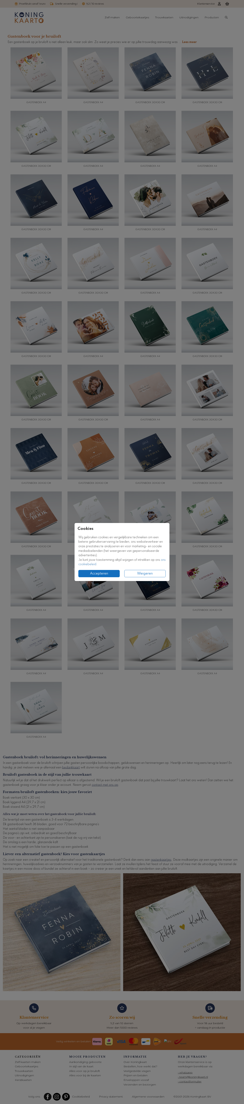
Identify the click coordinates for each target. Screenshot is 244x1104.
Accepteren (99, 573)
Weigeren (145, 573)
